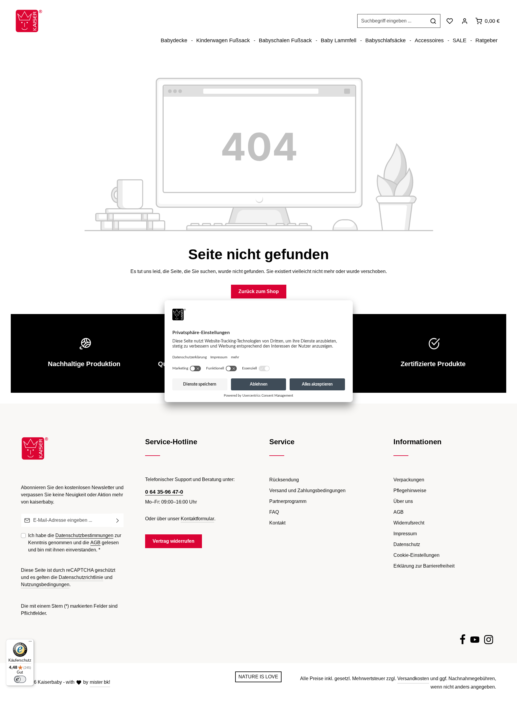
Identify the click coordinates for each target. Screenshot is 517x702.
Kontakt (277, 522)
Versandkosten (413, 678)
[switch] (20, 679)
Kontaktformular (197, 518)
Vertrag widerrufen (173, 541)
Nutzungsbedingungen (45, 584)
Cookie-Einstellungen (416, 555)
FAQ (274, 512)
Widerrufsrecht (408, 522)
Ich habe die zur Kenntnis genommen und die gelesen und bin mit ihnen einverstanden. (74, 542)
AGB (95, 542)
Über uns (403, 501)
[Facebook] (463, 640)
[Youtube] (474, 640)
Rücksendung (284, 479)
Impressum (405, 533)
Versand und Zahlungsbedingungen (307, 490)
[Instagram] (488, 640)
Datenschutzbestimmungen (84, 535)
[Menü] (30, 642)
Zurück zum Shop (258, 291)
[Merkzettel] (450, 21)
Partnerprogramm (287, 501)
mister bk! (100, 682)
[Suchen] (433, 21)
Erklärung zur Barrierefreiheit (423, 565)
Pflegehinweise (409, 490)
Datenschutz (406, 544)
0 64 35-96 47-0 (164, 492)
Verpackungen (408, 479)
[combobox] (392, 21)
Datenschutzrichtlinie (81, 577)
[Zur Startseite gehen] (29, 21)
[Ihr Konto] (465, 21)
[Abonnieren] (118, 520)
